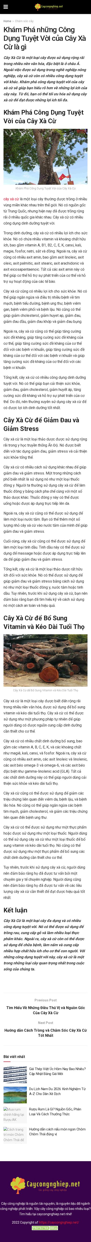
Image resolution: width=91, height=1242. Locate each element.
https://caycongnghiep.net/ (59, 1222)
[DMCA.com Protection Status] (46, 1228)
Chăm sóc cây (24, 21)
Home (7, 21)
